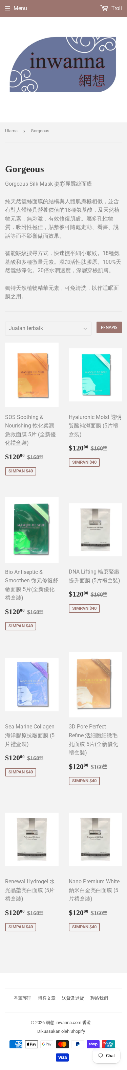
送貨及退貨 (73, 998)
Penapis (109, 327)
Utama (11, 130)
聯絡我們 (99, 998)
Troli (116, 8)
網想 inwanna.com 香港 (68, 1022)
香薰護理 (22, 998)
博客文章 (47, 998)
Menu (20, 8)
